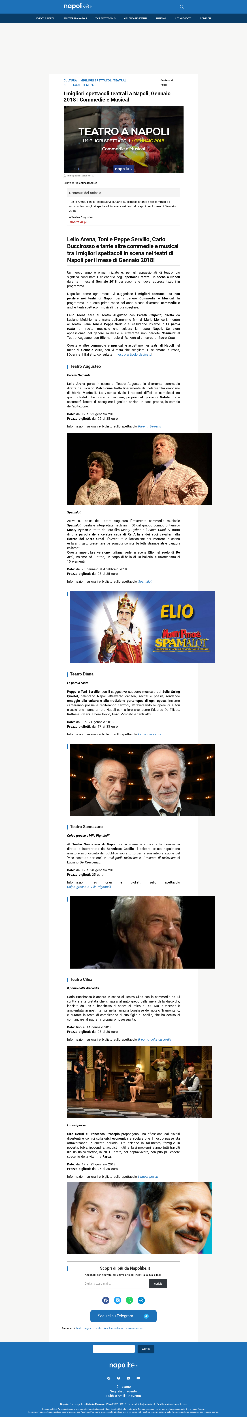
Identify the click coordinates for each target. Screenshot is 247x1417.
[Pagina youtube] (138, 1379)
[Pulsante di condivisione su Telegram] (141, 1300)
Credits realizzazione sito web (172, 1404)
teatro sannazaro (133, 1328)
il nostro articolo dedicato (132, 354)
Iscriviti (158, 1283)
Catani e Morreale (95, 1404)
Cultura (70, 80)
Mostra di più (79, 222)
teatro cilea (101, 1328)
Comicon (205, 18)
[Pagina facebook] (109, 1379)
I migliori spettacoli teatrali (103, 80)
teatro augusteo (85, 1328)
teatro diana (116, 1328)
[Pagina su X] (129, 1379)
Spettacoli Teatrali (80, 85)
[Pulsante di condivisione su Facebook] (105, 1300)
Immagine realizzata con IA (80, 175)
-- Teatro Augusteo (81, 217)
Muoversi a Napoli (75, 18)
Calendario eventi (135, 18)
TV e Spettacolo (105, 18)
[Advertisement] (123, 48)
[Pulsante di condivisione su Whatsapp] (129, 1300)
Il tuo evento (183, 18)
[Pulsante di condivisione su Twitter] (117, 1300)
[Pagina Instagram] (119, 1379)
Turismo (161, 18)
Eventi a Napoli (45, 18)
